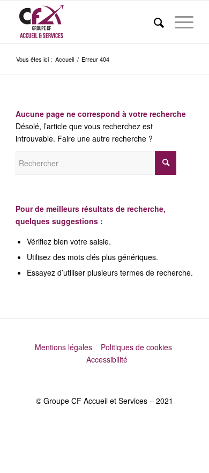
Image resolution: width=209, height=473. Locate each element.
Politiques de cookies (137, 347)
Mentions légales (64, 347)
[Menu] (178, 22)
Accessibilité (107, 359)
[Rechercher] (153, 22)
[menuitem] (153, 22)
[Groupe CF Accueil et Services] (87, 22)
